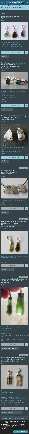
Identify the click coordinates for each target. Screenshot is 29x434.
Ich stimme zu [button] (21, 431)
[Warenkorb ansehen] (27, 2)
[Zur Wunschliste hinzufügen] (26, 52)
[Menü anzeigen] (2, 2)
